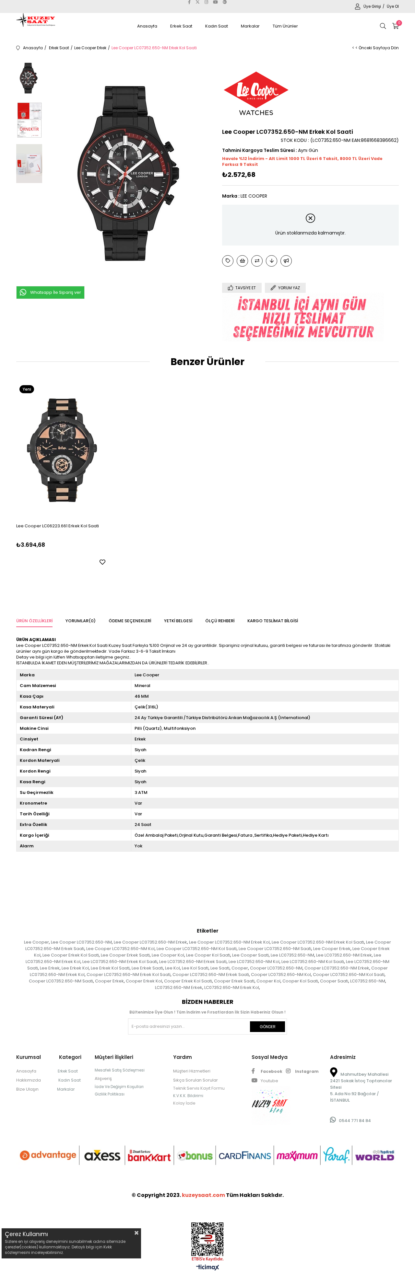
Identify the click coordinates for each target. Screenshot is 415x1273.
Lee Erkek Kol (75, 968)
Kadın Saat (216, 26)
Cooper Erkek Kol (144, 981)
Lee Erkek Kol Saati (110, 968)
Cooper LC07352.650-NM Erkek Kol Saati (129, 974)
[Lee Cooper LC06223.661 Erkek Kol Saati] (61, 450)
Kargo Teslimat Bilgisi (272, 621)
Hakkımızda (28, 1080)
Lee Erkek (50, 968)
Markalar (250, 26)
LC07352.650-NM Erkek (178, 987)
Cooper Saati (334, 981)
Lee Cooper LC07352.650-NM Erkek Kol (229, 942)
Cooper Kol (268, 981)
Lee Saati (220, 968)
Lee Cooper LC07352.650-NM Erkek (150, 942)
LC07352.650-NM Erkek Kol (231, 987)
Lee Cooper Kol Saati (208, 955)
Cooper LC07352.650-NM (276, 968)
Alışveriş (103, 1078)
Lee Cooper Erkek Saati (125, 955)
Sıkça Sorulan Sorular (195, 1080)
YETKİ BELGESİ (178, 621)
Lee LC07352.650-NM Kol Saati (312, 961)
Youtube (269, 1081)
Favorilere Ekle (102, 562)
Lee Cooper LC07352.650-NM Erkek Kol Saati (318, 942)
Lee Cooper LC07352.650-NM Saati (275, 949)
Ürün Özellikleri (34, 621)
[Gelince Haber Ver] (286, 261)
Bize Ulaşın (27, 1089)
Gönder (268, 1026)
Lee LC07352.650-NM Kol (254, 961)
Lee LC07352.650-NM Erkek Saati (193, 961)
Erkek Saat (181, 26)
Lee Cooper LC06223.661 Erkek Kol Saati (57, 526)
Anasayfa (147, 26)
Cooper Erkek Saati (234, 981)
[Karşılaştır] (257, 261)
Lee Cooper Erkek (331, 949)
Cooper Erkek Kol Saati (188, 981)
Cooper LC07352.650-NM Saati (61, 981)
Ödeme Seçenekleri (130, 621)
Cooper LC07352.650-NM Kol (281, 974)
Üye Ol (393, 6)
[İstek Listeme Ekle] (242, 261)
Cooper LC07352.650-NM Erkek (336, 968)
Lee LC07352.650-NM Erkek (344, 955)
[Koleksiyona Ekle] (227, 261)
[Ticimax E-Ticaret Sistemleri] (207, 1268)
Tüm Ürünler (285, 26)
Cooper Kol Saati (300, 981)
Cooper (239, 968)
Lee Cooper (36, 942)
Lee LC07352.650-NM (292, 955)
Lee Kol (172, 968)
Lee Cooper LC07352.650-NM (81, 942)
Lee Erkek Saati (147, 968)
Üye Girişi (372, 6)
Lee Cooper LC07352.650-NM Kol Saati (197, 949)
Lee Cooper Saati (250, 955)
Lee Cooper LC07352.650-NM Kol (120, 949)
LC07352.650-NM (367, 981)
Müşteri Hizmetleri (191, 1071)
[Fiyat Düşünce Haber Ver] (271, 261)
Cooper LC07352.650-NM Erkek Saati (210, 974)
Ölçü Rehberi (219, 621)
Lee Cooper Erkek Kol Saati (70, 955)
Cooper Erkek (109, 981)
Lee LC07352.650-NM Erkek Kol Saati (119, 961)
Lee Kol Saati (195, 968)
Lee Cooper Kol (168, 955)
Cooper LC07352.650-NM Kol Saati (349, 974)
